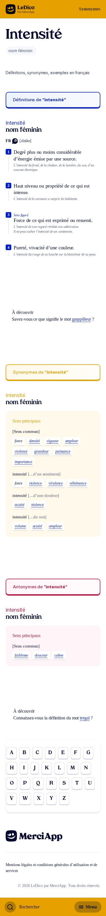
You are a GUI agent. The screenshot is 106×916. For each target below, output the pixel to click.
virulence (56, 483)
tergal (85, 717)
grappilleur (81, 319)
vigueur (52, 441)
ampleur (71, 441)
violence (21, 451)
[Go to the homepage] (20, 9)
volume (20, 526)
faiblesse (21, 655)
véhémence (78, 483)
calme (59, 655)
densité (34, 441)
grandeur (41, 451)
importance (23, 462)
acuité (19, 505)
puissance (62, 451)
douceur (41, 655)
